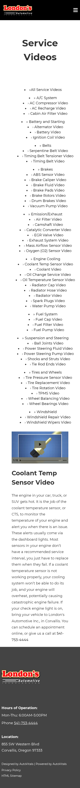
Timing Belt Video (48, 161)
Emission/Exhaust (46, 214)
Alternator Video (48, 127)
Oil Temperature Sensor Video (49, 280)
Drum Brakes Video (48, 201)
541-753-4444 (26, 723)
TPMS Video (48, 393)
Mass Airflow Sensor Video (49, 245)
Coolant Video (49, 269)
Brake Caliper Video (48, 180)
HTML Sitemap (12, 776)
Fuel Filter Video (49, 325)
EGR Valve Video (48, 235)
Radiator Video (49, 295)
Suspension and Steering (47, 338)
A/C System (47, 98)
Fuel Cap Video (49, 319)
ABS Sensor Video (48, 175)
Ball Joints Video (48, 343)
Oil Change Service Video (49, 275)
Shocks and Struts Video (49, 359)
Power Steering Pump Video (49, 354)
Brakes (47, 169)
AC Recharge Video (49, 108)
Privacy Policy (11, 770)
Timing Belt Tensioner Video (48, 156)
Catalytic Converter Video (48, 230)
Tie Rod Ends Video (49, 364)
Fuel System (46, 314)
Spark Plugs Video (49, 301)
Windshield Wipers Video (49, 422)
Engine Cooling (46, 259)
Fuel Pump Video (49, 330)
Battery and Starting (47, 122)
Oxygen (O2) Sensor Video (48, 251)
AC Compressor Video (49, 103)
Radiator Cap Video (49, 285)
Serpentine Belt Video (49, 151)
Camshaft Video (49, 225)
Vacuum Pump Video (49, 206)
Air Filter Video (49, 219)
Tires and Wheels (47, 372)
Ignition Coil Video (49, 137)
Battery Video (49, 132)
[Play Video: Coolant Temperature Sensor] (39, 444)
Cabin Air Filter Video (48, 113)
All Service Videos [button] (46, 90)
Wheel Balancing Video (49, 398)
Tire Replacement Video (49, 383)
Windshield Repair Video (48, 417)
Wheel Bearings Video (48, 404)
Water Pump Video (49, 306)
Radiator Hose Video (49, 290)
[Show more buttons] (64, 460)
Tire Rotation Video (48, 388)
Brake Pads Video (48, 190)
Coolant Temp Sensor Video (49, 264)
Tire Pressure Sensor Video (48, 377)
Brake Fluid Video (48, 185)
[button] (40, 747)
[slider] (39, 460)
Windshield (47, 412)
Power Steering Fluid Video (49, 348)
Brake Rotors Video (49, 195)
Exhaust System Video (48, 240)
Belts (46, 145)
